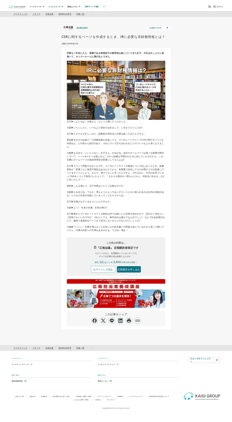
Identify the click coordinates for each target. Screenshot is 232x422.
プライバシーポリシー (105, 396)
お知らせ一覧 (20, 396)
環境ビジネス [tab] (73, 6)
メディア (36, 14)
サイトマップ (111, 400)
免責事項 (45, 396)
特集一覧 (80, 14)
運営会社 (34, 396)
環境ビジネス (103, 381)
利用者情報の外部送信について (160, 396)
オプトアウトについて (137, 396)
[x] (103, 321)
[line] (112, 321)
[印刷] (129, 321)
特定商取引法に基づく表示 (63, 396)
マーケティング (21, 14)
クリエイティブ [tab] (55, 6)
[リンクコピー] (138, 321)
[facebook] (95, 321)
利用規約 (121, 396)
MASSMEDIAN (17, 381)
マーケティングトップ (20, 364)
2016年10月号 (65, 14)
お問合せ (99, 400)
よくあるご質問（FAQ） (83, 400)
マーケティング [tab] (36, 6)
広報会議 (49, 14)
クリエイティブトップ (106, 364)
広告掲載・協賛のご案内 (85, 396)
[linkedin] (120, 321)
